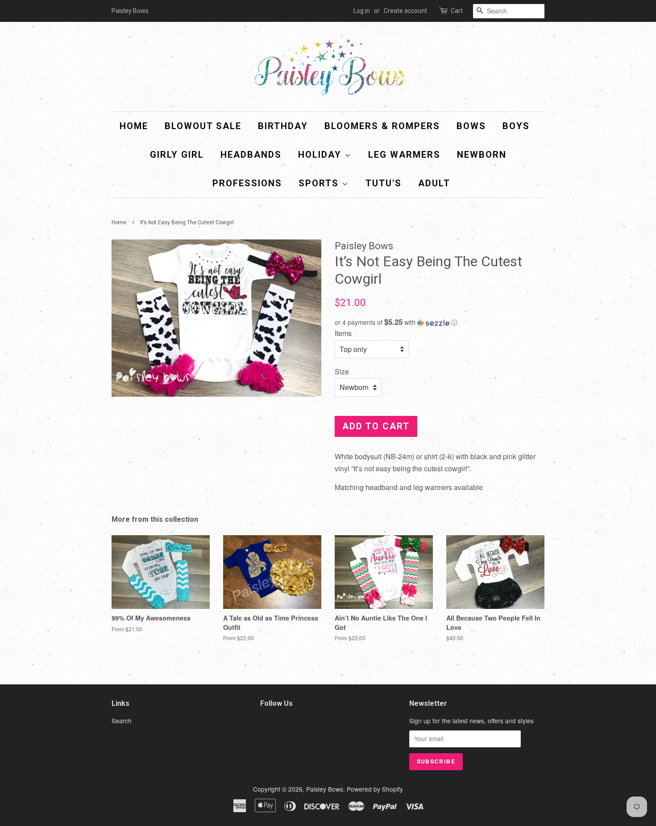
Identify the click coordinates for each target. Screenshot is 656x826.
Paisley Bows (324, 788)
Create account (405, 10)
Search (122, 720)
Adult (434, 183)
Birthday (283, 126)
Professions (247, 183)
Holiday (321, 154)
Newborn (482, 154)
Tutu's (383, 183)
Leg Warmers (404, 154)
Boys (516, 126)
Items (343, 333)
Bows (471, 126)
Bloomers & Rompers (382, 126)
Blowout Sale (203, 126)
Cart (457, 10)
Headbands (251, 154)
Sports (320, 183)
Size (342, 371)
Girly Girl (177, 154)
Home (134, 126)
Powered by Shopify (375, 788)
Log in (361, 10)
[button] (439, 322)
